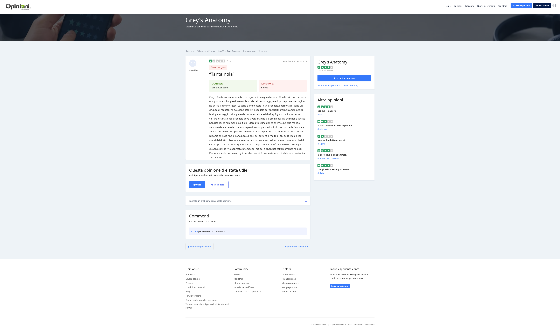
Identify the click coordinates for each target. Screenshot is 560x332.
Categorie (469, 6)
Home (448, 6)
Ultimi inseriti (288, 274)
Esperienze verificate (244, 287)
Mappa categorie (290, 283)
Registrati (502, 6)
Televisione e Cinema (206, 51)
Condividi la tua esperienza (247, 291)
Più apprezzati (289, 278)
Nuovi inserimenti (486, 6)
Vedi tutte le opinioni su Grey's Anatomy (337, 85)
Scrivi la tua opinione (344, 78)
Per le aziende (542, 5)
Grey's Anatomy (249, 51)
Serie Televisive (233, 51)
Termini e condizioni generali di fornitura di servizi (207, 306)
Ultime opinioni (241, 283)
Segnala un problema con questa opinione (210, 200)
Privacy (189, 283)
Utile (198, 184)
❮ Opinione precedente (199, 246)
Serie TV (221, 51)
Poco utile (218, 184)
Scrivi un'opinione (521, 5)
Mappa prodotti (290, 287)
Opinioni (458, 6)
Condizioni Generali (195, 287)
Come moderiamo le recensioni (201, 299)
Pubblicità (190, 274)
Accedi (554, 5)
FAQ (188, 291)
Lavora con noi (193, 278)
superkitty (193, 70)
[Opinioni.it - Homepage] (18, 6)
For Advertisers (193, 295)
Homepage (190, 51)
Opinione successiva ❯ (296, 246)
